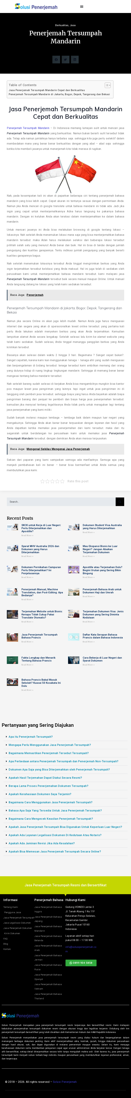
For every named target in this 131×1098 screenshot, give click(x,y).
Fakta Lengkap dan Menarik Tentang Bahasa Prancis (38, 659)
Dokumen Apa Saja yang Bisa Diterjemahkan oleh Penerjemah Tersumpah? (59, 769)
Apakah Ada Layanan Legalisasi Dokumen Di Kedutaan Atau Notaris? (55, 835)
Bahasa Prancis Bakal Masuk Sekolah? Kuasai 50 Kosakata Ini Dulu (41, 682)
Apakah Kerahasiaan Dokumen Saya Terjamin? (40, 794)
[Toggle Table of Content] (106, 85)
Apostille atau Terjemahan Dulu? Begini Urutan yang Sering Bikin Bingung (102, 570)
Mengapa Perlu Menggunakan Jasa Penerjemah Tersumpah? (50, 745)
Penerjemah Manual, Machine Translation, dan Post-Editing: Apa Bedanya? (42, 592)
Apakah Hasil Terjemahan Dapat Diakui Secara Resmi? (45, 777)
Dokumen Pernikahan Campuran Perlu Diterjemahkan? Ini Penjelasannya (41, 570)
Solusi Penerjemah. (65, 1081)
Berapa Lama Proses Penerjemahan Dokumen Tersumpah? (48, 786)
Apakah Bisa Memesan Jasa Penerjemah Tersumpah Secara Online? (55, 851)
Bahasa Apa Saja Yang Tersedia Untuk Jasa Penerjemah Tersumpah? (55, 810)
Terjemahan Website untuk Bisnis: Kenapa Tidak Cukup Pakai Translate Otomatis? (42, 614)
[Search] (120, 501)
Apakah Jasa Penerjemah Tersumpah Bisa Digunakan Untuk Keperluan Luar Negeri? (65, 827)
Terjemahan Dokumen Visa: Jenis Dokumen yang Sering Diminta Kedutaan (103, 614)
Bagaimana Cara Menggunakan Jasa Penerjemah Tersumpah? (51, 802)
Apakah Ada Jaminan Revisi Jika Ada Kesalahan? (42, 843)
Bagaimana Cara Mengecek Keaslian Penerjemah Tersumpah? (51, 818)
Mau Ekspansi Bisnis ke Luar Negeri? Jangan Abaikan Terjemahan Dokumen (100, 549)
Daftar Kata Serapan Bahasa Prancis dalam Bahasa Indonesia (103, 636)
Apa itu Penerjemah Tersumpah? (31, 736)
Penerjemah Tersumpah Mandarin (28, 128)
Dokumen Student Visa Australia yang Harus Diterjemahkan (102, 527)
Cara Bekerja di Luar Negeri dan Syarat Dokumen (102, 659)
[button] (56, 59)
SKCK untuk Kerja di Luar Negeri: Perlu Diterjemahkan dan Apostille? (41, 528)
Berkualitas (62, 25)
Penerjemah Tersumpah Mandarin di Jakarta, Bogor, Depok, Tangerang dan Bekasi (59, 94)
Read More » (27, 535)
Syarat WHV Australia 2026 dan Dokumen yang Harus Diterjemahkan (40, 549)
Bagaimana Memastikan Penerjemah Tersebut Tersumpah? (49, 753)
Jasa (73, 25)
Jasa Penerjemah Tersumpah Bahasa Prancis (39, 636)
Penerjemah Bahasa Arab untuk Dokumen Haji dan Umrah (102, 591)
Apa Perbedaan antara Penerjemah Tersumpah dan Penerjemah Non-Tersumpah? (64, 761)
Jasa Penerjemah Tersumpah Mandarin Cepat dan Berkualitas (47, 90)
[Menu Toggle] (82, 6)
